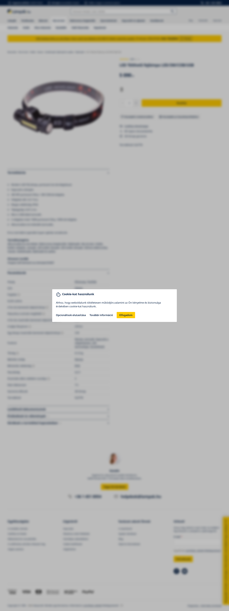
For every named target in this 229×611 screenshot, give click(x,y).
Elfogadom (125, 315)
